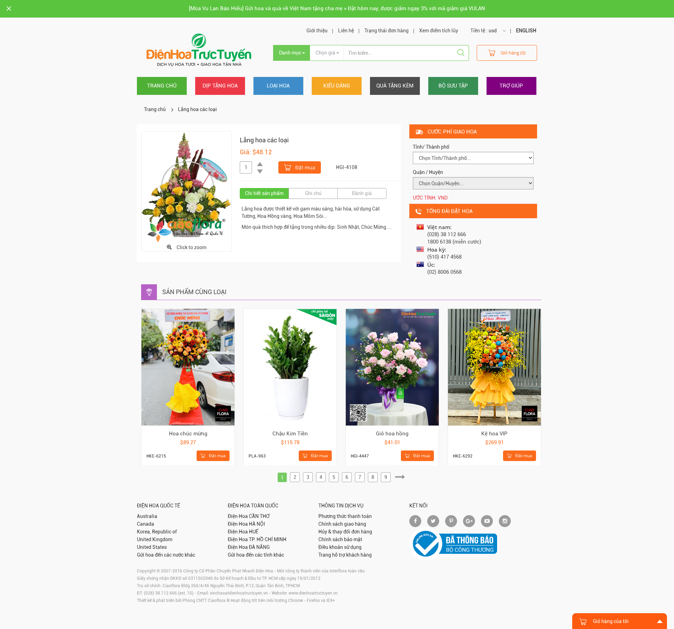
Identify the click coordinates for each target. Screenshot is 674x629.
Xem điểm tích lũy (438, 30)
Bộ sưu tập (453, 86)
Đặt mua (304, 167)
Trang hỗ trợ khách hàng (345, 555)
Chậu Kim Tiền (290, 433)
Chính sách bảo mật (340, 539)
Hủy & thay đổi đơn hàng (345, 531)
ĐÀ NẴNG (259, 547)
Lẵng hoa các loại (197, 109)
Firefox (313, 600)
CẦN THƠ (259, 516)
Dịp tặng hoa (220, 86)
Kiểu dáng (336, 86)
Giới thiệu (317, 30)
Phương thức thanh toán (345, 516)
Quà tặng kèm (395, 86)
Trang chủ (162, 86)
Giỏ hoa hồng (392, 433)
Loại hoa (278, 86)
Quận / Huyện (428, 172)
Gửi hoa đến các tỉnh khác (256, 555)
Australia (147, 516)
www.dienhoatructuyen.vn (313, 593)
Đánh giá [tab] (362, 193)
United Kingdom (154, 539)
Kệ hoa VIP (494, 433)
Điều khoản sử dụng (340, 547)
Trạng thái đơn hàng (386, 30)
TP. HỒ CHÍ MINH (267, 539)
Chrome (295, 600)
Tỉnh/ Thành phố (431, 147)
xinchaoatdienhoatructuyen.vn (239, 593)
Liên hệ (346, 30)
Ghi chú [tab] (313, 193)
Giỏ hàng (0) (513, 53)
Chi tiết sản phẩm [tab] (264, 193)
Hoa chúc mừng (188, 433)
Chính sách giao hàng (342, 524)
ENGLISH (526, 30)
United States (152, 547)
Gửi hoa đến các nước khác (166, 555)
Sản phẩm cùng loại (194, 292)
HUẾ (253, 531)
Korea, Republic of (157, 531)
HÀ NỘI (257, 524)
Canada (145, 524)
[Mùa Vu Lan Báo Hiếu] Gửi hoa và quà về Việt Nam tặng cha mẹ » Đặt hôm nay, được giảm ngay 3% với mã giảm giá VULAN (337, 8)
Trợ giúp (511, 86)
